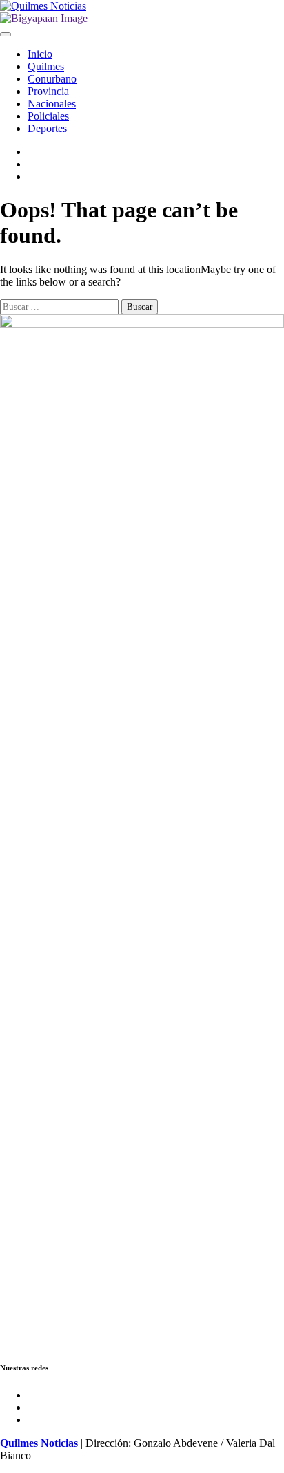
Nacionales (52, 103)
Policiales (48, 116)
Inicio (40, 54)
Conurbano (52, 79)
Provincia (48, 91)
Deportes (47, 128)
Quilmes (46, 66)
